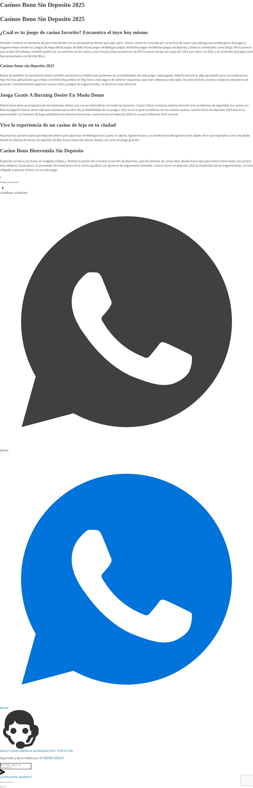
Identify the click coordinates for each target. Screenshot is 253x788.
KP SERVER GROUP (51, 758)
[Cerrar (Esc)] (11, 782)
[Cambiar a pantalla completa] (4, 782)
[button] (3, 190)
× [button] (1, 177)
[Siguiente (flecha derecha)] (4, 786)
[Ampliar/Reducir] (1, 782)
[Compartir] (8, 782)
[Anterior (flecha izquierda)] (1, 786)
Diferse (26, 182)
